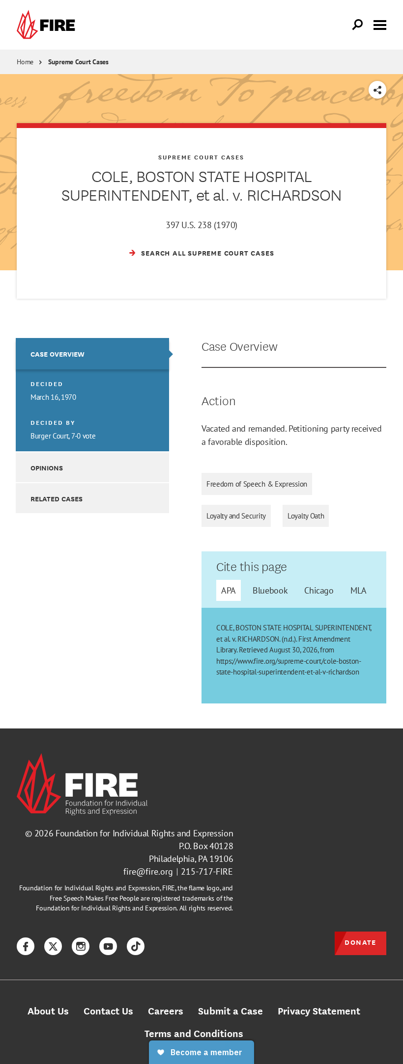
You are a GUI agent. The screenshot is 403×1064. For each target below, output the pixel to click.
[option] (92, 394)
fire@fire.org (148, 871)
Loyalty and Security (236, 515)
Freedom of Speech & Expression (256, 484)
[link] (48, 25)
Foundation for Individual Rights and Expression (144, 833)
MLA (358, 590)
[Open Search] (358, 25)
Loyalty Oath (306, 515)
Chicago (318, 590)
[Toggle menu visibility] (380, 24)
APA (228, 590)
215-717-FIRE (207, 871)
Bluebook (270, 590)
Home (25, 61)
